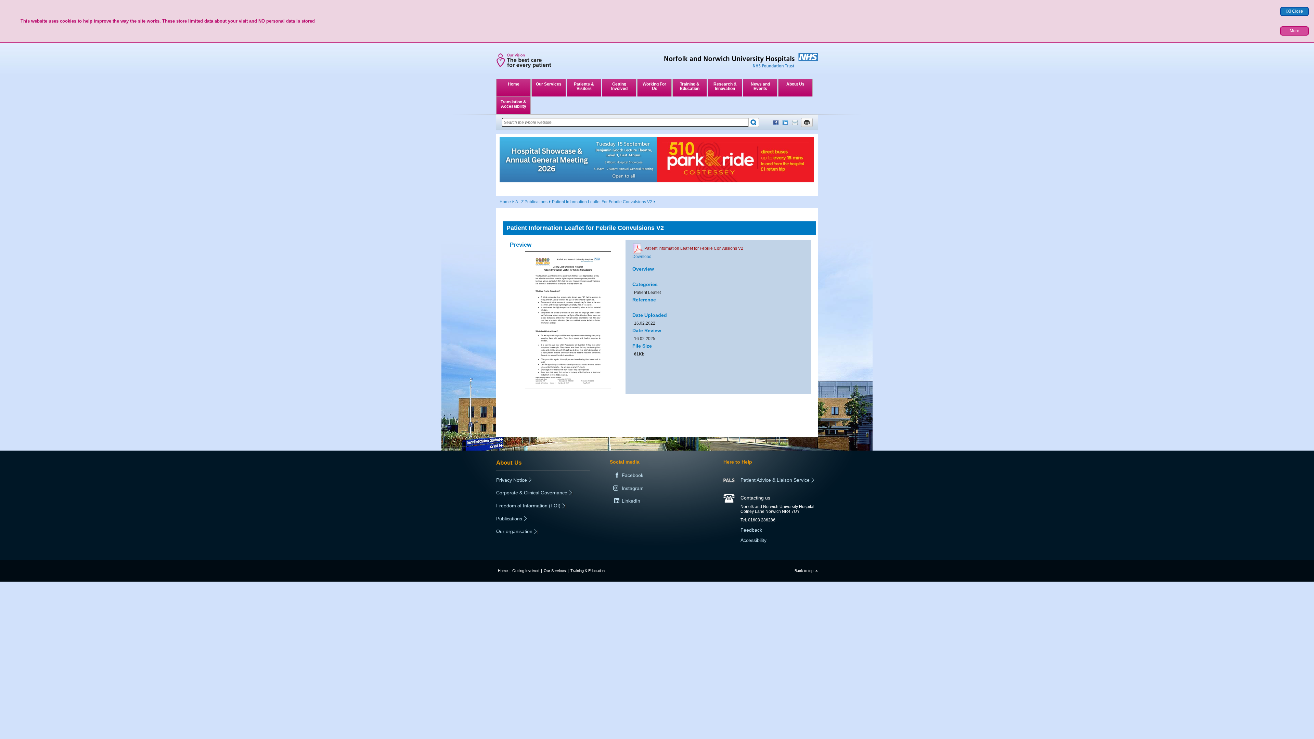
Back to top (804, 571)
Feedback (751, 530)
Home (513, 84)
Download (642, 256)
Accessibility (753, 540)
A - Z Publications (531, 201)
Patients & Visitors (584, 86)
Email (795, 122)
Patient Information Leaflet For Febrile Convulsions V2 (602, 201)
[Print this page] (807, 122)
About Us (795, 84)
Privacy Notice (511, 480)
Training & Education (689, 86)
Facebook (775, 122)
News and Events (760, 86)
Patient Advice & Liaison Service (775, 480)
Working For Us (654, 86)
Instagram (633, 488)
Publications (509, 518)
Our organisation (514, 531)
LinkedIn (785, 122)
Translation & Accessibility (513, 104)
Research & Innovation (725, 86)
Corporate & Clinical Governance (531, 492)
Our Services (549, 84)
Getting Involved (619, 86)
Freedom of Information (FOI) (528, 505)
